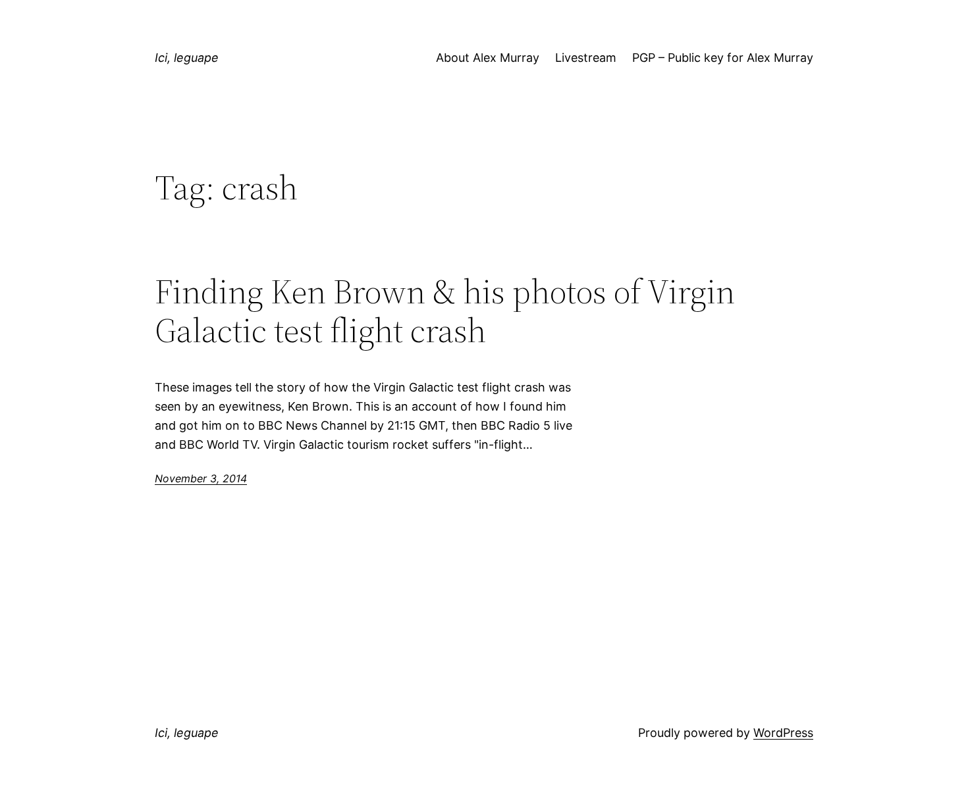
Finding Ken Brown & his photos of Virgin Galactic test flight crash (445, 311)
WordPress (783, 733)
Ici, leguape (187, 57)
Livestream (585, 57)
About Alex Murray (487, 57)
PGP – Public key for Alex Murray (722, 57)
